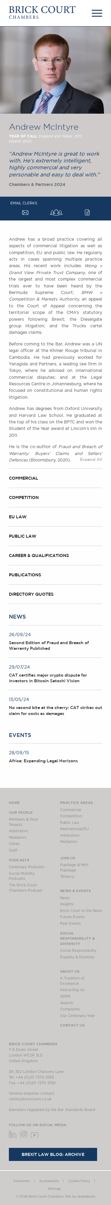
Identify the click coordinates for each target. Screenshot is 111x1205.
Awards (66, 1003)
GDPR (65, 996)
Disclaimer (21, 1181)
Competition (71, 816)
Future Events (72, 917)
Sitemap (54, 1188)
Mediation (68, 842)
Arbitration (69, 835)
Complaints (70, 1009)
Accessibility (49, 1181)
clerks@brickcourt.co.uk (30, 1099)
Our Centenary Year (77, 1016)
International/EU (74, 829)
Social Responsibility (78, 950)
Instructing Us (72, 990)
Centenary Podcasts (26, 867)
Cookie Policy (79, 1181)
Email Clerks (23, 203)
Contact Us (72, 1025)
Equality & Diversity (77, 957)
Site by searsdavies (80, 1196)
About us (70, 971)
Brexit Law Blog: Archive (53, 1154)
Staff (13, 850)
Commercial (70, 810)
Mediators (17, 837)
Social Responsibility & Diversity (77, 938)
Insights (66, 904)
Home (14, 802)
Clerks (14, 844)
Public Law (69, 822)
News (65, 898)
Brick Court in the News (81, 911)
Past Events (70, 923)
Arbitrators (18, 831)
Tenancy (67, 876)
